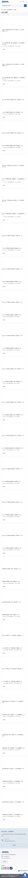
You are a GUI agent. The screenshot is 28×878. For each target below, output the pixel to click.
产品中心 (5, 9)
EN (23, 1)
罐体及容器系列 (9, 9)
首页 (2, 9)
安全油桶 (14, 9)
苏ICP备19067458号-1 (4, 876)
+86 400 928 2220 (7, 858)
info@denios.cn (6, 856)
